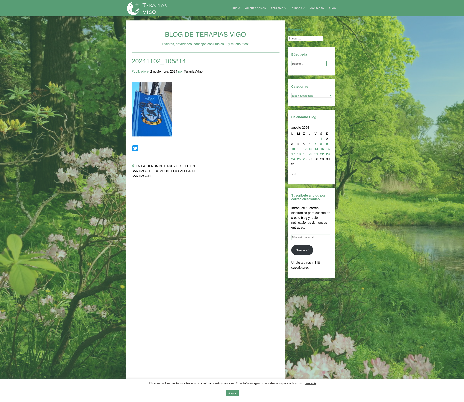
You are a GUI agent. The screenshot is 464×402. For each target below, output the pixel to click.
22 (322, 153)
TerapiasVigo (193, 71)
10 (293, 148)
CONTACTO (317, 8)
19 (304, 153)
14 (316, 148)
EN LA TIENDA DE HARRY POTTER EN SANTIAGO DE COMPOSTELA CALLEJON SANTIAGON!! (163, 170)
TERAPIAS (277, 8)
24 (293, 159)
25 (299, 159)
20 (310, 153)
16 (328, 148)
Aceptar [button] (232, 393)
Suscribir (302, 250)
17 (293, 153)
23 (328, 153)
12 (304, 148)
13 (310, 148)
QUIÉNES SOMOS (255, 8)
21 (316, 153)
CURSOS (297, 8)
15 (322, 148)
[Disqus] (205, 233)
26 (304, 159)
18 (299, 153)
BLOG (332, 8)
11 (299, 148)
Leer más (310, 383)
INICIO (236, 8)
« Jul (294, 173)
